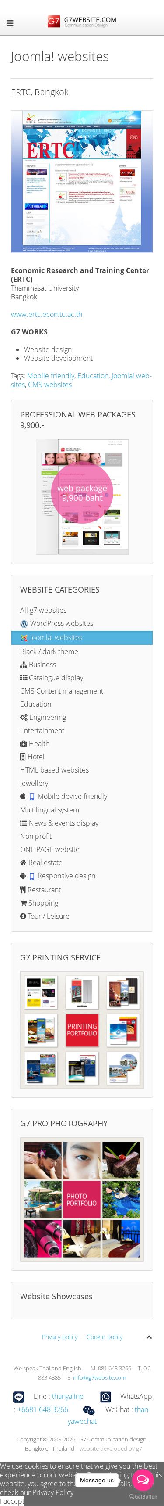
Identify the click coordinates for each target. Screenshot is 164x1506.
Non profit (36, 836)
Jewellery (34, 783)
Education (92, 376)
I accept (12, 1501)
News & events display (62, 823)
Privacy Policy (52, 1492)
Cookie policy (104, 1337)
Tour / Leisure (48, 916)
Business (41, 664)
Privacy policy (59, 1337)
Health (38, 743)
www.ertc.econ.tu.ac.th (46, 314)
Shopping (42, 903)
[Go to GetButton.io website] (143, 1497)
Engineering (47, 717)
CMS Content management (61, 691)
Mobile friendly (50, 376)
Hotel (35, 757)
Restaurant (43, 890)
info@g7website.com (99, 1377)
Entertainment (42, 730)
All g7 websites (43, 610)
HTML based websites (54, 770)
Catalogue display (55, 678)
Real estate (45, 862)
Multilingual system (49, 810)
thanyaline (68, 1396)
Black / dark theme (49, 651)
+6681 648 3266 (42, 1409)
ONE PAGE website (50, 849)
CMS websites (50, 384)
